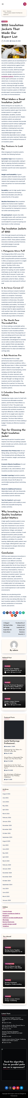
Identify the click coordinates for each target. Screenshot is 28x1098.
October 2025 (6, 833)
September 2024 (7, 884)
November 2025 (7, 829)
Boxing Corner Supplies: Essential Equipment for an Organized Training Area (13, 670)
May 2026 (5, 805)
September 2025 (7, 837)
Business (4, 21)
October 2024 (7, 880)
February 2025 (7, 865)
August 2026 (6, 794)
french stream (7, 911)
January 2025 (7, 869)
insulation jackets (7, 76)
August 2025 (6, 841)
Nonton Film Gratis (8, 922)
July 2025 (5, 845)
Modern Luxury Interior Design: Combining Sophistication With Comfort (13, 703)
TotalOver (6, 926)
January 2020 (7, 900)
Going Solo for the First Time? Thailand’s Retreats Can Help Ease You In (14, 767)
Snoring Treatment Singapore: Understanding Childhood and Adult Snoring (14, 686)
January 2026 (7, 821)
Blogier (22, 1093)
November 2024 (7, 876)
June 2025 (6, 849)
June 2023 (6, 892)
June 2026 (6, 801)
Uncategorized (9, 963)
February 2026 (7, 817)
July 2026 (6, 798)
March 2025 (6, 861)
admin (7, 41)
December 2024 (7, 872)
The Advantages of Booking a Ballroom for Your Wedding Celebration (12, 776)
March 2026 (6, 813)
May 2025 (5, 853)
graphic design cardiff (9, 924)
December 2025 (7, 825)
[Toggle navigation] (2, 4)
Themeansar (13, 1096)
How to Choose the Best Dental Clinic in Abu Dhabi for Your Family (13, 968)
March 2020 (6, 896)
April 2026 (6, 809)
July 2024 (6, 888)
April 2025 (6, 857)
